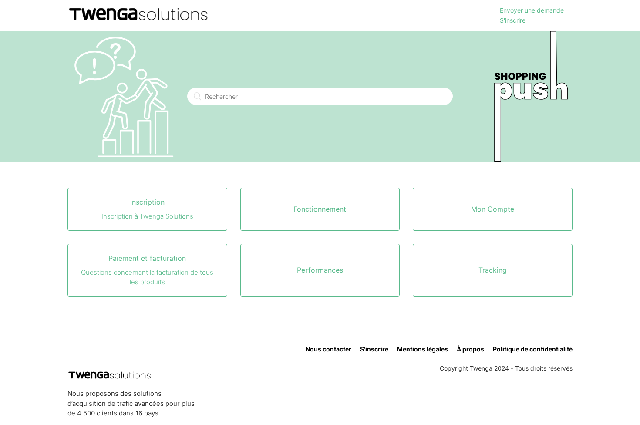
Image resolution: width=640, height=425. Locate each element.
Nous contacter (328, 349)
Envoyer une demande (532, 10)
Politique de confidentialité (533, 349)
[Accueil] (138, 20)
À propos (470, 349)
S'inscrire (512, 20)
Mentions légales (422, 349)
